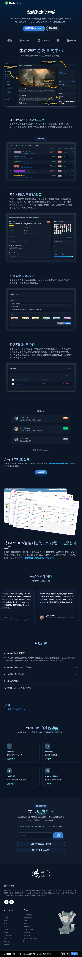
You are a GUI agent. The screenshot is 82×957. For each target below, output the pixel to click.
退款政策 (26, 935)
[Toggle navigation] (76, 3)
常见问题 (7, 938)
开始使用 (41, 138)
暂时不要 (65, 954)
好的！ (74, 954)
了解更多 (41, 472)
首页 (6, 914)
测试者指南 (27, 917)
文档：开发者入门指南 (16, 709)
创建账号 (58, 835)
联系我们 (7, 944)
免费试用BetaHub (33, 28)
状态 (25, 923)
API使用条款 (28, 929)
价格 (6, 920)
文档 (25, 920)
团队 (6, 923)
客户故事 (7, 935)
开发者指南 (27, 914)
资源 (6, 929)
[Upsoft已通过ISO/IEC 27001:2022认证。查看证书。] (41, 873)
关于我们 (7, 941)
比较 (6, 932)
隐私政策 (26, 932)
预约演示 (53, 28)
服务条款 (26, 926)
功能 (6, 917)
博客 (6, 926)
